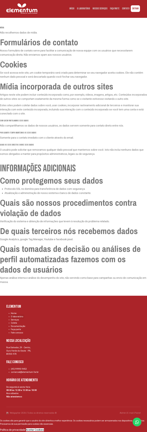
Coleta (14, 323)
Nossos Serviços (100, 8)
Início (71, 8)
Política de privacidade (12, 429)
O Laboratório (83, 8)
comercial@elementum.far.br (25, 372)
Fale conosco (17, 333)
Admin (123, 413)
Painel (138, 413)
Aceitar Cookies (35, 429)
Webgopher (15, 413)
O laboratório (17, 316)
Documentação (18, 326)
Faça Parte (114, 8)
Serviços (15, 320)
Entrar (135, 8)
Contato (125, 8)
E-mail (130, 413)
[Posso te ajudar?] (137, 422)
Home (14, 313)
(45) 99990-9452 (19, 369)
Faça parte (16, 329)
